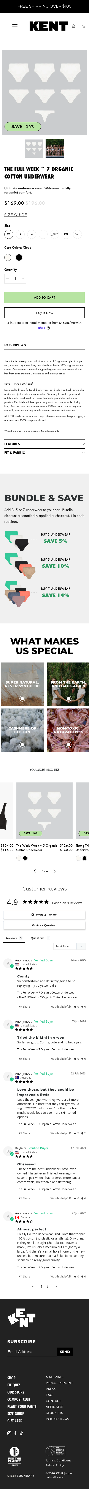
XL (54, 234)
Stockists (54, 1413)
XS (8, 234)
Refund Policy (55, 1465)
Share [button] (26, 1006)
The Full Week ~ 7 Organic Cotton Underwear (46, 992)
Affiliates (54, 1407)
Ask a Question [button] (46, 925)
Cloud (19, 858)
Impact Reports (59, 1383)
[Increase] (23, 279)
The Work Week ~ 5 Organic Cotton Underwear (36, 847)
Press (51, 1389)
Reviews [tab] (11, 938)
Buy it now (44, 313)
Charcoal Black (25, 858)
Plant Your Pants (22, 1406)
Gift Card (14, 1420)
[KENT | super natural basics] (49, 26)
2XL (66, 234)
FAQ (49, 1395)
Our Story (15, 1392)
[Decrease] (7, 279)
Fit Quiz (13, 1385)
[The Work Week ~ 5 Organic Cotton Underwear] (44, 810)
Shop (11, 1378)
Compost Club (18, 1399)
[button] (16, 215)
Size (7, 225)
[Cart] (83, 26)
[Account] (73, 26)
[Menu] (14, 26)
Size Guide (15, 1413)
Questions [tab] (37, 938)
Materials (55, 1377)
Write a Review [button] (46, 915)
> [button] (56, 1286)
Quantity (10, 269)
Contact (53, 1401)
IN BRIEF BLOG (58, 1419)
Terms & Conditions (58, 1460)
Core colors (17, 247)
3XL (77, 234)
